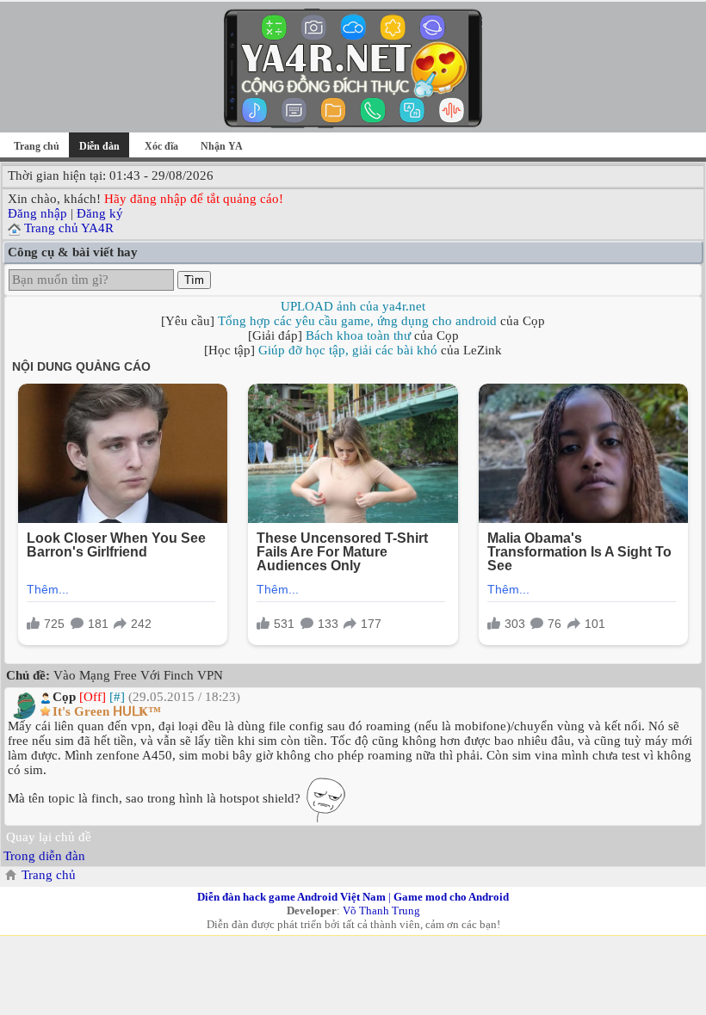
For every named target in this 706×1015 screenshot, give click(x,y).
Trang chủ (36, 146)
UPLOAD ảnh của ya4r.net (353, 306)
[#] (117, 697)
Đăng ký (100, 213)
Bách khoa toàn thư (358, 335)
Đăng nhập (37, 213)
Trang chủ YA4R (69, 228)
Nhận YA (222, 146)
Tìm (194, 280)
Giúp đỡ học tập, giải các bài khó (347, 350)
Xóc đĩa (161, 146)
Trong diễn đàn (44, 856)
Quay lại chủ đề (48, 837)
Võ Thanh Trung (381, 910)
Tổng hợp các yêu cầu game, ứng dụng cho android (357, 321)
